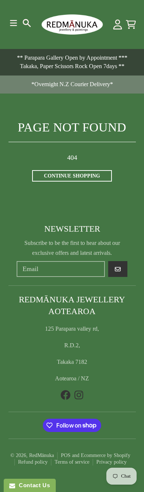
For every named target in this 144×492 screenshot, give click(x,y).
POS (66, 455)
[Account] (118, 24)
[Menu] (13, 23)
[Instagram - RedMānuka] (79, 395)
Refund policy (33, 462)
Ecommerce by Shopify (105, 455)
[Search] (27, 23)
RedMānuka (41, 455)
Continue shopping (72, 176)
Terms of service (72, 462)
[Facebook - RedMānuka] (66, 395)
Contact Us (32, 485)
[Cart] (131, 24)
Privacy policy (111, 462)
